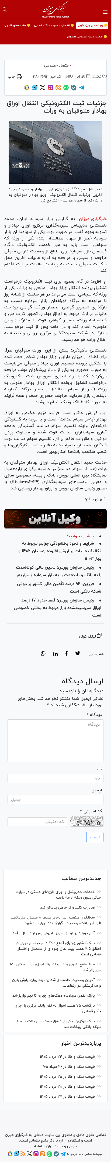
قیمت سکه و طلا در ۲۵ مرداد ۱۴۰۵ (67, 1076)
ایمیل (97, 790)
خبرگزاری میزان (93, 219)
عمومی (50, 65)
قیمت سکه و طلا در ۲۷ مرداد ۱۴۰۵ (67, 1096)
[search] (5, 9)
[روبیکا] (27, 89)
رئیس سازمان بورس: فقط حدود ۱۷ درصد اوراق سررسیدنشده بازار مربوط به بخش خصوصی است (57, 607)
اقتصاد (64, 65)
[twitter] (77, 654)
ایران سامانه (43, 1146)
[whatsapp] (43, 654)
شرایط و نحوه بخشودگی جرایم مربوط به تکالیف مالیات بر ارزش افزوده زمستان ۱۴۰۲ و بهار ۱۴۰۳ (59, 551)
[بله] (74, 90)
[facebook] (66, 654)
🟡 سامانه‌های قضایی (17, 25)
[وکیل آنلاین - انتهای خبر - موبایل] (55, 518)
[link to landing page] (55, 9)
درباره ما (72, 1154)
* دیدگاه (94, 715)
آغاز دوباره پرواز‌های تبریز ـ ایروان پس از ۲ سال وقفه (54, 933)
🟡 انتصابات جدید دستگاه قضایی (54, 25)
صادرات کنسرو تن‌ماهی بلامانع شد (67, 907)
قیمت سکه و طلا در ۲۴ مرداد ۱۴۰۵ (67, 1056)
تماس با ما (85, 1154)
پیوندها (97, 1154)
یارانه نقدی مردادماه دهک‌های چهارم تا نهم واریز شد (53, 995)
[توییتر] (42, 89)
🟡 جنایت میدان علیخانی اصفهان (87, 37)
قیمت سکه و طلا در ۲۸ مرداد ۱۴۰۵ (67, 1086)
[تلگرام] (81, 89)
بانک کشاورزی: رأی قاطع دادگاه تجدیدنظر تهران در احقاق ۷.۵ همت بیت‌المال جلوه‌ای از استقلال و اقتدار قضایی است (58, 949)
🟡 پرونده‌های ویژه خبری (92, 25)
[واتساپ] (66, 89)
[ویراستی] (34, 89)
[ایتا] (58, 89)
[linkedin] (55, 654)
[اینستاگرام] (50, 89)
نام (99, 769)
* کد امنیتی (91, 811)
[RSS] (23, 1155)
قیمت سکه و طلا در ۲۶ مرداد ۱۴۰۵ (67, 1066)
